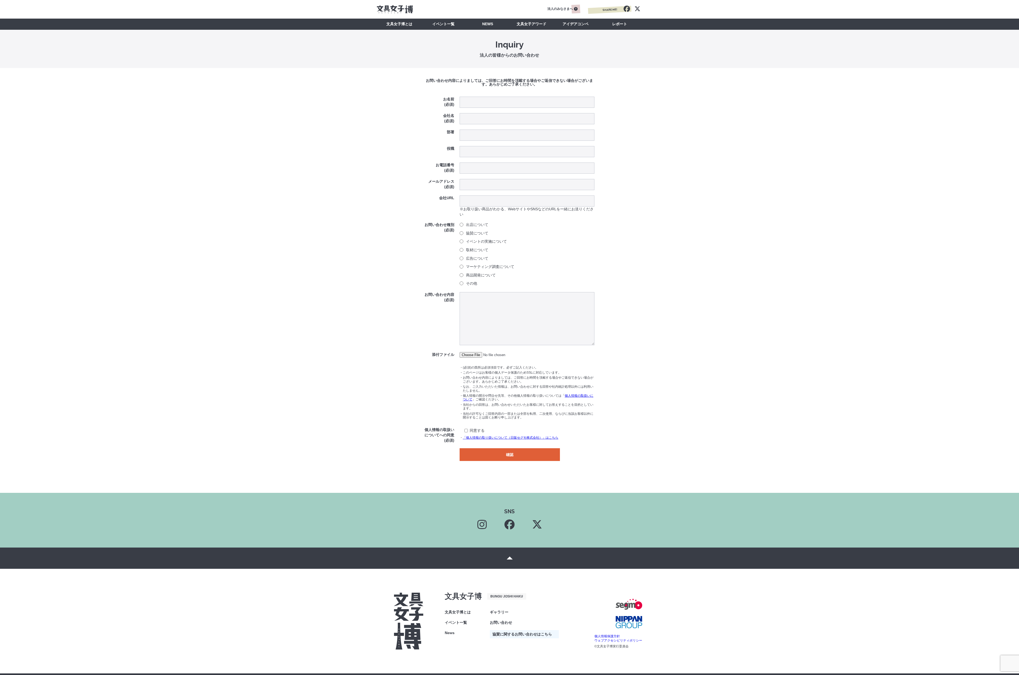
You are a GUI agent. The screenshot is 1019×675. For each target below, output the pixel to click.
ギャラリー (499, 612)
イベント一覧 (443, 24)
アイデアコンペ (576, 24)
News (450, 633)
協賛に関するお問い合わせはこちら (522, 634)
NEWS (487, 24)
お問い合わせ (501, 622)
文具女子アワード (531, 24)
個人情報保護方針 (607, 636)
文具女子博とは (399, 24)
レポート (619, 24)
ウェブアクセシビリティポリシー (618, 640)
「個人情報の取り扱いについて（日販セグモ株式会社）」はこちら (510, 437)
